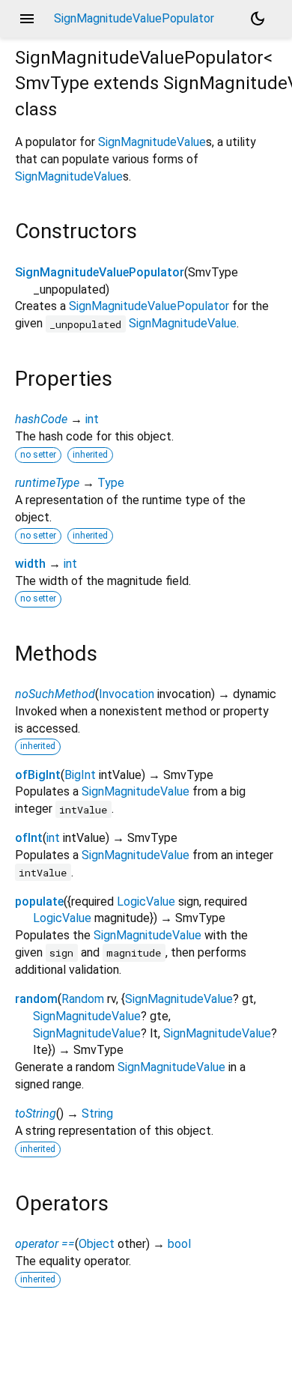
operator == (45, 1244)
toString (35, 1113)
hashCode (41, 419)
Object (97, 1244)
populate (39, 901)
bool (179, 1244)
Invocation (126, 694)
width (30, 564)
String (97, 1113)
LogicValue (146, 901)
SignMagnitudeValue (152, 142)
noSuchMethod (55, 694)
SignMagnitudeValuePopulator (99, 272)
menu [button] (27, 19)
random (36, 999)
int (92, 419)
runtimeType (47, 483)
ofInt (29, 838)
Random (82, 999)
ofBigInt (38, 775)
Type (110, 483)
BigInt (80, 775)
